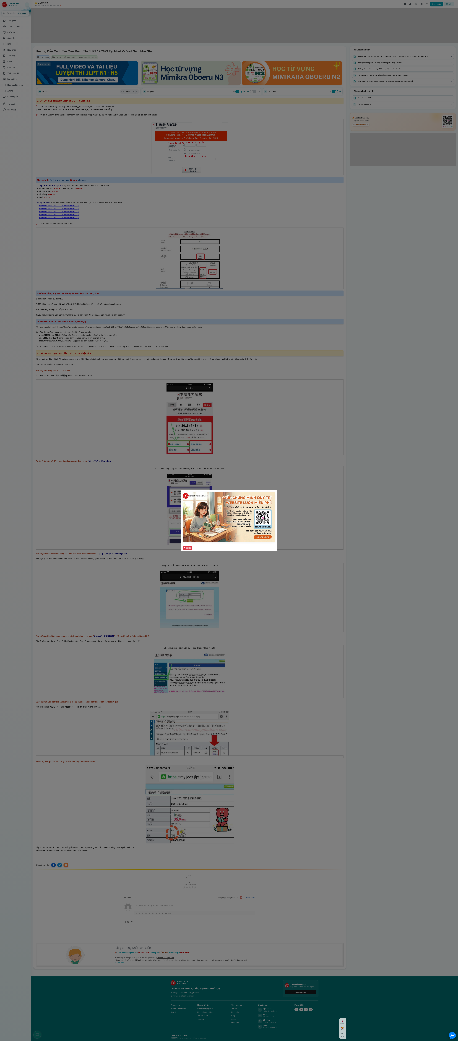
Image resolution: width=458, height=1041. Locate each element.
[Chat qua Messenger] (452, 1035)
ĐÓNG (188, 548)
